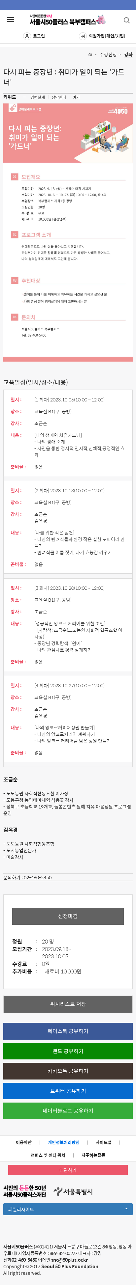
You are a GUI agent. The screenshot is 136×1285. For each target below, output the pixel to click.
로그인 (39, 35)
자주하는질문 (93, 1155)
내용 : (16, 435)
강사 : (16, 423)
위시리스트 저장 (68, 1004)
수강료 (24, 964)
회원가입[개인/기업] (107, 35)
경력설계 (37, 97)
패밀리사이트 (32, 1210)
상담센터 (58, 97)
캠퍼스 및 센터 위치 (48, 1155)
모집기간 (24, 949)
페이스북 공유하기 (68, 1031)
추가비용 (24, 971)
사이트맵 (104, 1142)
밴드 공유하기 (68, 1051)
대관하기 (68, 1170)
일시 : (16, 399)
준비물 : (18, 466)
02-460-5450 (37, 877)
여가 (76, 97)
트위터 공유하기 (68, 1091)
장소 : (16, 411)
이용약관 (24, 1142)
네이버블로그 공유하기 (68, 1111)
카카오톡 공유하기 (68, 1071)
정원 (24, 941)
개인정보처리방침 (64, 1142)
